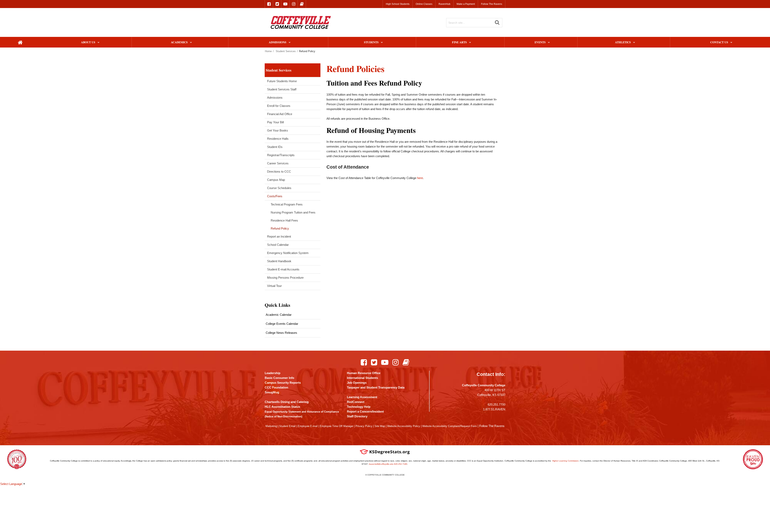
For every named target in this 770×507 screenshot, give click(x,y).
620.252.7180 (400, 464)
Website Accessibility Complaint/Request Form (449, 426)
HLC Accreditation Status (282, 406)
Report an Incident (279, 236)
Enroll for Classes (278, 105)
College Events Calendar (282, 323)
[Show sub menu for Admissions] (290, 42)
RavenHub (444, 4)
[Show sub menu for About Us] (98, 42)
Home (268, 51)
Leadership (272, 373)
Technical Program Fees (287, 204)
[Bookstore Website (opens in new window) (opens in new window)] (406, 362)
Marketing (271, 426)
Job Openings (357, 382)
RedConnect (355, 402)
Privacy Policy (364, 426)
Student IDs (275, 147)
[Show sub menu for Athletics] (634, 42)
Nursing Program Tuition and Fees (293, 212)
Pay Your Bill (275, 122)
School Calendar (278, 244)
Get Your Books (277, 130)
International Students (362, 377)
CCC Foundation (276, 387)
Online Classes (424, 4)
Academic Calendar (279, 314)
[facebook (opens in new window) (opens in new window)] (269, 4)
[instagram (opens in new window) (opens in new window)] (294, 4)
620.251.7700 (496, 404)
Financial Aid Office (279, 114)
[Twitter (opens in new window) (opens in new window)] (374, 362)
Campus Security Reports (283, 382)
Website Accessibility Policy (403, 426)
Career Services (278, 163)
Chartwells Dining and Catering (287, 402)
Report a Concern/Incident (365, 411)
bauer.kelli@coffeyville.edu (381, 464)
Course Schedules (279, 188)
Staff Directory (357, 416)
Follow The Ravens (491, 4)
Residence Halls (278, 138)
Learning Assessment (362, 397)
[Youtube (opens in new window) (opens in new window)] (384, 362)
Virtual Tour (274, 285)
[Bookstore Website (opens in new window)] (302, 4)
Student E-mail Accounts (283, 269)
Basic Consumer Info (279, 377)
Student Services (286, 51)
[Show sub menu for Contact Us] (731, 42)
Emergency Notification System (288, 253)
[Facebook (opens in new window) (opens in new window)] (364, 362)
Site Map (380, 426)
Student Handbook (279, 261)
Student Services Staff (281, 89)
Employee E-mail (308, 426)
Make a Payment (466, 4)
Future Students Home (282, 81)
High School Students (397, 4)
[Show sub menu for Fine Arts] (470, 42)
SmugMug (272, 392)
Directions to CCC (279, 171)
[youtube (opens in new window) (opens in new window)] (285, 4)
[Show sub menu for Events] (549, 42)
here (420, 178)
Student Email (287, 426)
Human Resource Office (363, 373)
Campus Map (276, 179)
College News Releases (281, 332)
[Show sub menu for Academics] (191, 42)
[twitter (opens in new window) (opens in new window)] (277, 4)
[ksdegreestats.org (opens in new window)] (385, 451)
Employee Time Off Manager (336, 426)
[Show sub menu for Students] (382, 42)
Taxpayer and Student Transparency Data (375, 387)
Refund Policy (280, 228)
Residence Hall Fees (284, 220)
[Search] (497, 22)
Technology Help (358, 406)
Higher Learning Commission (565, 461)
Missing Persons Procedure (285, 277)
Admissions (275, 97)
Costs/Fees (274, 196)
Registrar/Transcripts (281, 155)
